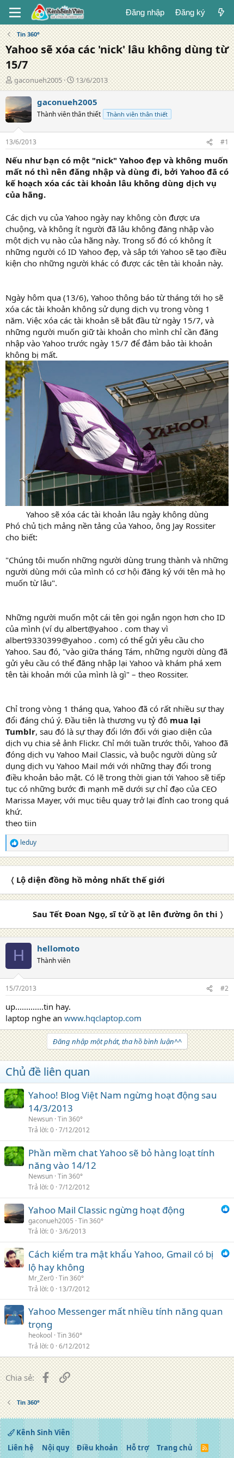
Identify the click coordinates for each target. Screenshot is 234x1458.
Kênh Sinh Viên (42, 1432)
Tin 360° (70, 1119)
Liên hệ (21, 1448)
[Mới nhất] (221, 12)
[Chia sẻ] (209, 142)
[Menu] (15, 12)
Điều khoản (97, 1448)
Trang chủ (175, 1448)
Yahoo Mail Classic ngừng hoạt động (106, 1210)
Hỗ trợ (137, 1448)
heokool (40, 1335)
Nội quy (55, 1448)
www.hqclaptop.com (102, 1017)
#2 (224, 988)
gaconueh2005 (38, 80)
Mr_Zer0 (41, 1278)
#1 (224, 142)
